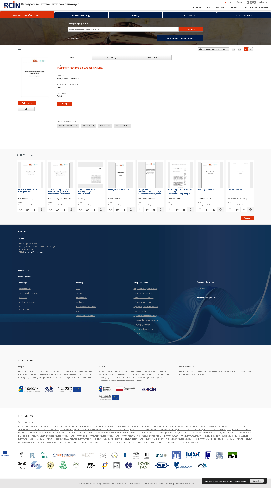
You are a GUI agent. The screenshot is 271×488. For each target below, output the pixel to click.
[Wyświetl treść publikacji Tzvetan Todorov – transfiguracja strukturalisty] (94, 209)
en (230, 2)
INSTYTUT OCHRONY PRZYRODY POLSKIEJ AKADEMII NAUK (97, 436)
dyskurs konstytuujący (68, 125)
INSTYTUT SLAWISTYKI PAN (174, 436)
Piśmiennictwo (25, 288)
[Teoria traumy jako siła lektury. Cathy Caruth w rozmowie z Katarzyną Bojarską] (60, 175)
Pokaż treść (27, 103)
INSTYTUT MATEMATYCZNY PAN (30, 427)
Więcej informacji (240, 481)
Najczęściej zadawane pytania (146, 306)
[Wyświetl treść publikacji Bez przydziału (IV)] (213, 209)
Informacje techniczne (142, 302)
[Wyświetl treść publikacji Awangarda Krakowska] (124, 209)
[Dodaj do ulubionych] (233, 49)
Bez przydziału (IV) (206, 189)
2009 (59, 87)
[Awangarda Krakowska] (120, 175)
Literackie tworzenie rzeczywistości (27, 190)
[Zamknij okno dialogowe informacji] (239, 49)
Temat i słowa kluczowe (85, 316)
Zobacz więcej (25, 309)
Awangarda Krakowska (118, 189)
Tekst (59, 96)
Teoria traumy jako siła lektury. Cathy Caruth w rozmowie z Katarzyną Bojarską (59, 191)
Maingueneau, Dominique (68, 78)
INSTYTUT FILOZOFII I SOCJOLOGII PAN (53, 433)
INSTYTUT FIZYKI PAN (146, 442)
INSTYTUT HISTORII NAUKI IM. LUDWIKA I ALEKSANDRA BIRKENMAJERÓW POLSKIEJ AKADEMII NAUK (160, 439)
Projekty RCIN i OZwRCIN (144, 297)
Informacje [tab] (112, 58)
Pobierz (27, 109)
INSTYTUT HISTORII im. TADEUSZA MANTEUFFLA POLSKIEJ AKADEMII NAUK (150, 433)
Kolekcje (220, 7)
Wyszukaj (191, 29)
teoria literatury (88, 125)
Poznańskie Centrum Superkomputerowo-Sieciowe (175, 483)
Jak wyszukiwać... (74, 38)
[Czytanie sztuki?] (240, 175)
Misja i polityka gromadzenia (145, 288)
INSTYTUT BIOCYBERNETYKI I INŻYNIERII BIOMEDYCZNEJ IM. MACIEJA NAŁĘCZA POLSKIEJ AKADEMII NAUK (98, 442)
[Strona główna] (186, 7)
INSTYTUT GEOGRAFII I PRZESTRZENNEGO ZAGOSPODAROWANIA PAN (95, 433)
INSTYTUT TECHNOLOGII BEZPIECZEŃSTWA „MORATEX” (176, 442)
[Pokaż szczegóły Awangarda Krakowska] (130, 209)
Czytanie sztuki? (235, 189)
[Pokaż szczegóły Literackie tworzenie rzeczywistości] (40, 209)
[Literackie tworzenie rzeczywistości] (30, 175)
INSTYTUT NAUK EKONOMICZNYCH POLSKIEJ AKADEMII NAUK (221, 439)
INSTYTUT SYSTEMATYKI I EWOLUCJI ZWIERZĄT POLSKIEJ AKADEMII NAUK (212, 436)
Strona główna (25, 277)
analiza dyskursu (122, 125)
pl (246, 49)
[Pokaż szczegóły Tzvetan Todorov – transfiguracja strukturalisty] (100, 209)
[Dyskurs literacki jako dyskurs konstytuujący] (34, 77)
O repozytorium (201, 7)
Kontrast (240, 2)
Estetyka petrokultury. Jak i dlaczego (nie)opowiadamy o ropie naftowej (180, 191)
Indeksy (235, 7)
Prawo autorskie (140, 311)
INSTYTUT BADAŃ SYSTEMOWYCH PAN (150, 427)
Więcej (247, 218)
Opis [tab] (72, 58)
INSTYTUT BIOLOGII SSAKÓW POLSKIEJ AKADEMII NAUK (52, 430)
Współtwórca (81, 297)
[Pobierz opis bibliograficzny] (27, 209)
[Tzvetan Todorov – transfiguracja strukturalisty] (90, 175)
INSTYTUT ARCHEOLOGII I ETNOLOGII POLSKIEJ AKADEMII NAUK (68, 427)
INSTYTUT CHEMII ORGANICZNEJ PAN (217, 430)
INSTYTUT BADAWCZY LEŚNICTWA (179, 427)
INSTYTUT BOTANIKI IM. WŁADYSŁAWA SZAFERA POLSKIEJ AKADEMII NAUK (101, 430)
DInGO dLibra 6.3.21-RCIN (122, 483)
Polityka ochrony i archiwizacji (146, 320)
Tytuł (78, 288)
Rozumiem (257, 481)
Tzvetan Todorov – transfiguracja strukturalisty (86, 191)
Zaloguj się (263, 2)
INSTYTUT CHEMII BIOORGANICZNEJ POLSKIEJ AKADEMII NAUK (153, 430)
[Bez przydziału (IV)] (210, 175)
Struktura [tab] (152, 58)
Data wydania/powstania (86, 306)
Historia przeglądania (256, 7)
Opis (78, 311)
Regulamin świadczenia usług (145, 316)
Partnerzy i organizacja (143, 293)
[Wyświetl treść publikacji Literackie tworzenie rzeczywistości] (34, 209)
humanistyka (105, 125)
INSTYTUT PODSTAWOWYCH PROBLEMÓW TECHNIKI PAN (141, 436)
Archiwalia (23, 297)
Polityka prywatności (142, 325)
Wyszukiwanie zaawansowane (180, 38)
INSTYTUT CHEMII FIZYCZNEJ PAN (189, 430)
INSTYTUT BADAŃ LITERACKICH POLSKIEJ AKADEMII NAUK (113, 427)
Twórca (79, 293)
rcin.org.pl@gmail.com (34, 252)
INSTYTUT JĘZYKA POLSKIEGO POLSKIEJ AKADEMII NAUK (200, 433)
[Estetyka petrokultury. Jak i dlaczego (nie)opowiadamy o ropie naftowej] (180, 175)
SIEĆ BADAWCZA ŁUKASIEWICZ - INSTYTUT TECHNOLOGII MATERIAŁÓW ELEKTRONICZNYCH (89, 439)
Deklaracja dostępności (143, 329)
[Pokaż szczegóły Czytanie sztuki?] (250, 209)
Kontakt (137, 334)
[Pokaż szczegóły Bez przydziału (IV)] (220, 209)
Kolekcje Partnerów (27, 302)
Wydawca (80, 302)
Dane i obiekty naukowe (28, 293)
